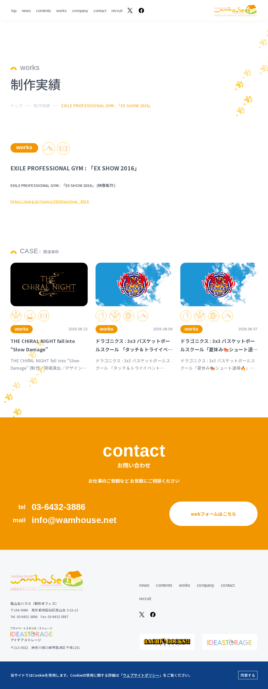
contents (43, 10)
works (61, 10)
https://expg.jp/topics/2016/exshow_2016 (49, 201)
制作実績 (42, 105)
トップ (16, 105)
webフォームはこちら (213, 513)
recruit (116, 10)
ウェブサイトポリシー (141, 675)
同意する (248, 675)
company (80, 10)
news (26, 10)
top (13, 10)
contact (99, 10)
